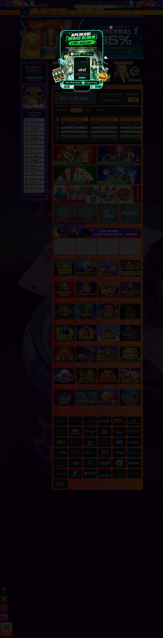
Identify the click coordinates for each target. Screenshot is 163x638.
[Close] (111, 27)
